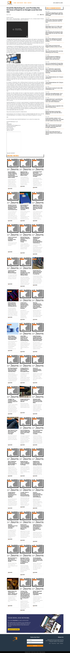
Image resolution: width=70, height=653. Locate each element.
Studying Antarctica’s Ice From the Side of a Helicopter (12, 526)
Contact (58, 643)
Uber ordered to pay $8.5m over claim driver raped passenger (12, 432)
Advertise (61, 643)
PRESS (25, 2)
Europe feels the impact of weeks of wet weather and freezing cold (37, 272)
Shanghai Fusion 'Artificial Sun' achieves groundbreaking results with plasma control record (37, 240)
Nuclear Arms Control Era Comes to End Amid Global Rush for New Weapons (24, 527)
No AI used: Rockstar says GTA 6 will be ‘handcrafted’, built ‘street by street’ (12, 370)
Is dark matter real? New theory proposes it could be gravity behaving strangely (37, 174)
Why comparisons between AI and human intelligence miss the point (12, 463)
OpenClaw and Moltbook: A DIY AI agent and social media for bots (24, 173)
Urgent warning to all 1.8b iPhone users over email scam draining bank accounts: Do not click (37, 527)
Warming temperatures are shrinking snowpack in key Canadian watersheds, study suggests (37, 305)
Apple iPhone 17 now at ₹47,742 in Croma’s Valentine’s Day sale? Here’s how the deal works (38, 207)
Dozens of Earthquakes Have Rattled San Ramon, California (37, 370)
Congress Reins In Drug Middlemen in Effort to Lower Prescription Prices (24, 370)
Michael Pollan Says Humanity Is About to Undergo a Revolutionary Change (25, 239)
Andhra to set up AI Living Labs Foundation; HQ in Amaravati (12, 239)
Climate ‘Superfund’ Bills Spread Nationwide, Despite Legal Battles (37, 593)
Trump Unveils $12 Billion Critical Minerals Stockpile (12, 271)
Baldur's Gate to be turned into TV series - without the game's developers (12, 593)
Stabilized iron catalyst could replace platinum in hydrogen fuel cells (37, 463)
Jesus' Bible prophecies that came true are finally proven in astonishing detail (24, 338)
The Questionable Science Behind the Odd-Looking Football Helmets (38, 559)
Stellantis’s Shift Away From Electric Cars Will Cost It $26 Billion (37, 401)
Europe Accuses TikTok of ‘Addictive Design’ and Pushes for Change (24, 463)
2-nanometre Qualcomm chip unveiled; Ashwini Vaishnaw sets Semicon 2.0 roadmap (24, 305)
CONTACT (29, 2)
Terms (50, 643)
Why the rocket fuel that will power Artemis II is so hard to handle (37, 432)
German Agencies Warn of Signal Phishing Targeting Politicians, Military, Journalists (24, 207)
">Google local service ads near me (14, 39)
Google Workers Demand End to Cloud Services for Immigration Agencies (12, 494)
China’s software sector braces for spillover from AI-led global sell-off (12, 304)
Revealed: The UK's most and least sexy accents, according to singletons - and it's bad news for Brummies (25, 560)
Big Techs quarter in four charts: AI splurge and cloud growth (12, 559)
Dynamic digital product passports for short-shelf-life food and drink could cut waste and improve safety (13, 174)
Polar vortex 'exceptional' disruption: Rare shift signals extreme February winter (25, 273)
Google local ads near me (28, 68)
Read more (10, 188)
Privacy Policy (54, 643)
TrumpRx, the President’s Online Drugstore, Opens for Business (12, 401)
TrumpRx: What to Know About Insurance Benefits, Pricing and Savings (24, 494)
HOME (15, 2)
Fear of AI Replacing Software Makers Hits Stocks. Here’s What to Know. (25, 432)
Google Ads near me (34, 113)
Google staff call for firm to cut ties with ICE (25, 400)
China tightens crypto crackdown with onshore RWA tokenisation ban (12, 338)
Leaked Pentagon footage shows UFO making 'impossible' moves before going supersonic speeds (37, 338)
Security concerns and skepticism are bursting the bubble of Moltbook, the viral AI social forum (12, 207)
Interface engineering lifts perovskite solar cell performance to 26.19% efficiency (37, 494)
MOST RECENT (20, 2)
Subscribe (35, 645)
